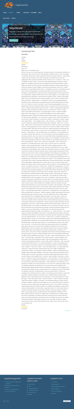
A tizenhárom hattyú (33, 390)
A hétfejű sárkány (55, 384)
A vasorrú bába (32, 392)
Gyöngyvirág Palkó (33, 388)
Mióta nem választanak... (57, 391)
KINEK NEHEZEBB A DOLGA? (58, 386)
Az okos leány (54, 382)
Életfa (4, 401)
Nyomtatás (67, 310)
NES (8, 401)
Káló (30, 386)
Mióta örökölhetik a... (56, 388)
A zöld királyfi (32, 384)
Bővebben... (30, 394)
